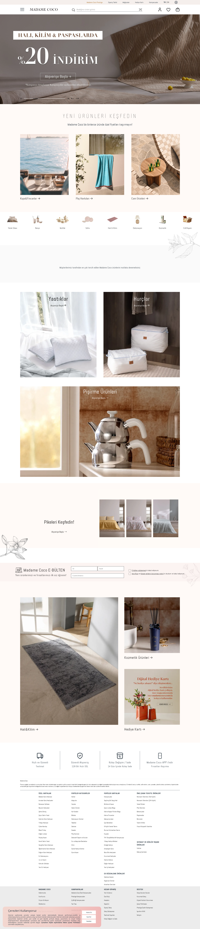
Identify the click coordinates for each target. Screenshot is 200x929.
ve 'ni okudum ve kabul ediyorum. (158, 574)
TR (165, 2)
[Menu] (22, 9)
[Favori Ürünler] (169, 9)
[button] (72, 98)
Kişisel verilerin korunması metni (152, 573)
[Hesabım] (160, 9)
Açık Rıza (135, 573)
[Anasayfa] (44, 9)
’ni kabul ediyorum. (145, 570)
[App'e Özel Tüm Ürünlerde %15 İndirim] (100, 54)
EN (168, 2)
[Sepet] (178, 9)
